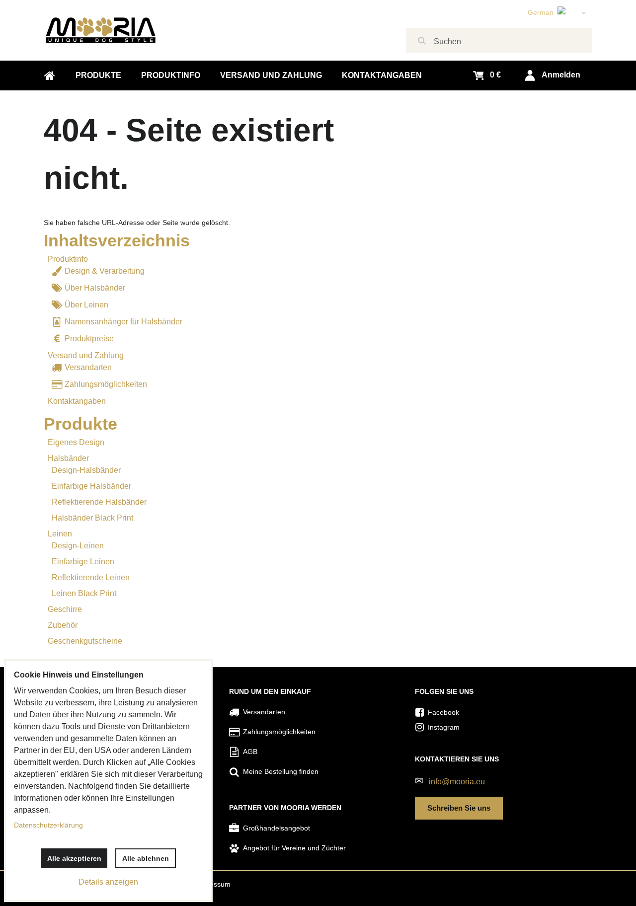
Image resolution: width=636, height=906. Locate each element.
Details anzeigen (108, 882)
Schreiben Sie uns (458, 808)
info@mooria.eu (457, 781)
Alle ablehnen (145, 858)
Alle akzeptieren (74, 858)
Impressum (213, 884)
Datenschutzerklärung (48, 825)
